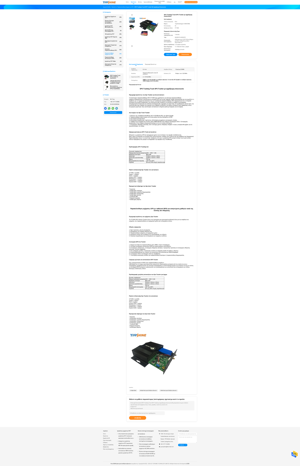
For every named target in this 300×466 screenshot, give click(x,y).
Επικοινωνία (113, 112)
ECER (188, 463)
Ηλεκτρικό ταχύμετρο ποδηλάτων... (113, 45)
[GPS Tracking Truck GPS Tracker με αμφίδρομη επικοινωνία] (106, 77)
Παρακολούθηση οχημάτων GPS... (113, 54)
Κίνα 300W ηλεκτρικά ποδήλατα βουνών (121, 463)
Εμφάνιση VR (106, 438)
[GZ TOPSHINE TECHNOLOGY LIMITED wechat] (113, 108)
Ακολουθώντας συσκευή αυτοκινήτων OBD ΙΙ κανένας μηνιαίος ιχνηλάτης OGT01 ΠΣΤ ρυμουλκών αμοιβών (125, 451)
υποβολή (137, 418)
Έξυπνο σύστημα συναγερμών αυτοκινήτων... (113, 22)
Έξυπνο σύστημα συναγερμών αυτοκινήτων (146, 432)
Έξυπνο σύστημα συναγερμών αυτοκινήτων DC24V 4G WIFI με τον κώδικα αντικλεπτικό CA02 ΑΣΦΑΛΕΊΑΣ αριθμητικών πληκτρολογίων (147, 454)
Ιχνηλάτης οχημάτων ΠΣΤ (124, 431)
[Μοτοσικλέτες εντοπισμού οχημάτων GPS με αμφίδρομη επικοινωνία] (106, 87)
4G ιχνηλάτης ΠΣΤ (113, 34)
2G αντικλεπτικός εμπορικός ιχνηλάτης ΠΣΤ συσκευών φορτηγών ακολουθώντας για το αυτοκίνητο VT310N (126, 436)
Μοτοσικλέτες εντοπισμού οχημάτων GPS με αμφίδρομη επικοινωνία (116, 87)
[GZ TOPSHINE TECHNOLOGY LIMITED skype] (116, 108)
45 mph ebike (133, 390)
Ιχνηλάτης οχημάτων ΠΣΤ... (113, 17)
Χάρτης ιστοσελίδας (108, 444)
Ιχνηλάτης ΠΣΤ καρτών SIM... (113, 37)
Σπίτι (104, 433)
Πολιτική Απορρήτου (108, 449)
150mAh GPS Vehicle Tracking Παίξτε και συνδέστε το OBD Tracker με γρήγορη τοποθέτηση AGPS (115, 82)
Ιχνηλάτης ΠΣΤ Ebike (113, 61)
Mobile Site (106, 447)
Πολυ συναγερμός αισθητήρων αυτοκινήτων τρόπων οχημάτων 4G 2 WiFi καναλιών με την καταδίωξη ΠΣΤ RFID (147, 446)
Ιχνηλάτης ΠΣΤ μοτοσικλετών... (113, 26)
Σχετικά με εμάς (107, 440)
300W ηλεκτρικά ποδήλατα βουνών (168, 390)
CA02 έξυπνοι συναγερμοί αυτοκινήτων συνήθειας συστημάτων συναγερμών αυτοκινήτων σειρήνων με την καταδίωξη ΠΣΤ (147, 439)
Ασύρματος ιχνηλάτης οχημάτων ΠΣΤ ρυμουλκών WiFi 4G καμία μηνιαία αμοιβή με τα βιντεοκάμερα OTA (126, 444)
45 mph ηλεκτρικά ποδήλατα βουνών (148, 390)
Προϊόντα (105, 436)
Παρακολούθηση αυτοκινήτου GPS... (113, 58)
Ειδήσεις (105, 442)
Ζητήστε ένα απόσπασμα (191, 2)
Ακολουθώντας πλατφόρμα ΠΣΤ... (113, 30)
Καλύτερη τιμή (170, 54)
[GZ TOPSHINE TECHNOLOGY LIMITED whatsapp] (109, 108)
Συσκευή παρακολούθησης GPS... (113, 49)
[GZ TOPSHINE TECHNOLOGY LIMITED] (109, 2)
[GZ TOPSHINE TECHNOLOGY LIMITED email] (105, 108)
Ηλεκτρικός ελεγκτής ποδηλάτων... (113, 64)
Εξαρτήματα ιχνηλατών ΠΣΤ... (113, 41)
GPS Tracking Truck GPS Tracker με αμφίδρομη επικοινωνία (115, 77)
